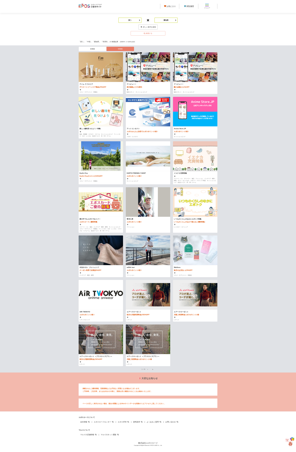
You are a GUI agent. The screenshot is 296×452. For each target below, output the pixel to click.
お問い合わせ (170, 422)
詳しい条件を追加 (149, 27)
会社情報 (84, 422)
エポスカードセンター (103, 422)
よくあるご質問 (153, 422)
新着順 (92, 49)
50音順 (120, 49)
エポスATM (122, 422)
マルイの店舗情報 (87, 435)
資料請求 (136, 422)
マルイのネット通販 (109, 435)
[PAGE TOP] (290, 440)
